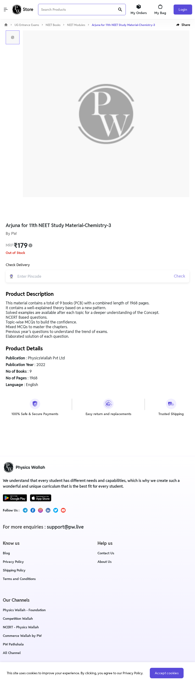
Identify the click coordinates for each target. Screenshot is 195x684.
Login (183, 9)
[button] (183, 24)
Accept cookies (167, 673)
